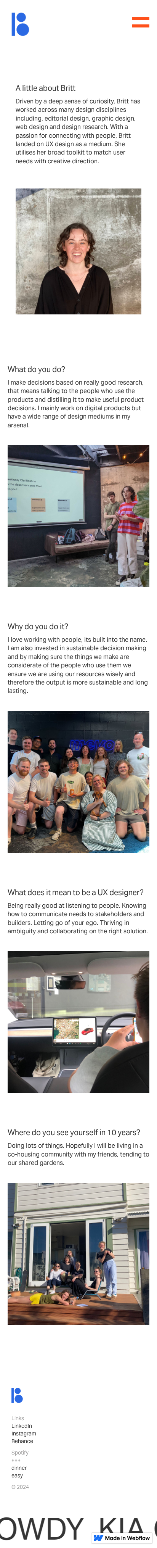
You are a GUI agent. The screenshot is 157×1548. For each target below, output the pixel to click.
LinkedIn (21, 1425)
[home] (20, 24)
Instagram (23, 1433)
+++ (16, 1460)
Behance (22, 1441)
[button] (140, 22)
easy (17, 1475)
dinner (19, 1467)
